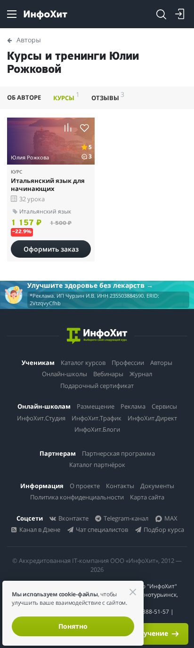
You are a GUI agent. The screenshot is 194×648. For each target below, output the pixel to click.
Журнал (140, 374)
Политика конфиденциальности (77, 497)
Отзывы (107, 96)
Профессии (128, 362)
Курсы (66, 96)
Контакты (120, 486)
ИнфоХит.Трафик (96, 418)
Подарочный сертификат (97, 385)
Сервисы (164, 406)
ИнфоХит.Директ (152, 418)
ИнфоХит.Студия (41, 418)
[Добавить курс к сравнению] (68, 127)
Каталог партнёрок (97, 464)
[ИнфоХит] (45, 15)
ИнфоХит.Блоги (97, 429)
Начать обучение (139, 633)
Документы (157, 486)
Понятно (73, 626)
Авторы (161, 362)
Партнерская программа (118, 453)
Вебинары (108, 374)
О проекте (85, 486)
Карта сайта (147, 497)
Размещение (95, 406)
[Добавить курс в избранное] (84, 127)
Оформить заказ (51, 249)
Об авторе (24, 97)
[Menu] (12, 14)
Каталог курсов (83, 362)
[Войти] (179, 14)
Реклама (133, 406)
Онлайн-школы (64, 374)
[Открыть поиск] (161, 14)
